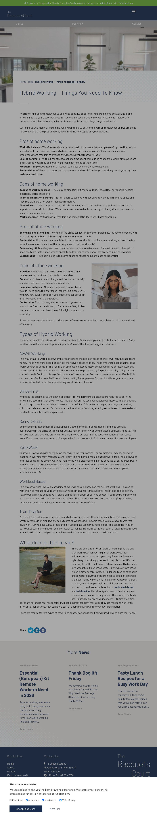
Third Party (68, 800)
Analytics (33, 800)
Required (17, 800)
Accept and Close (25, 808)
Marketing (50, 800)
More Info (55, 808)
